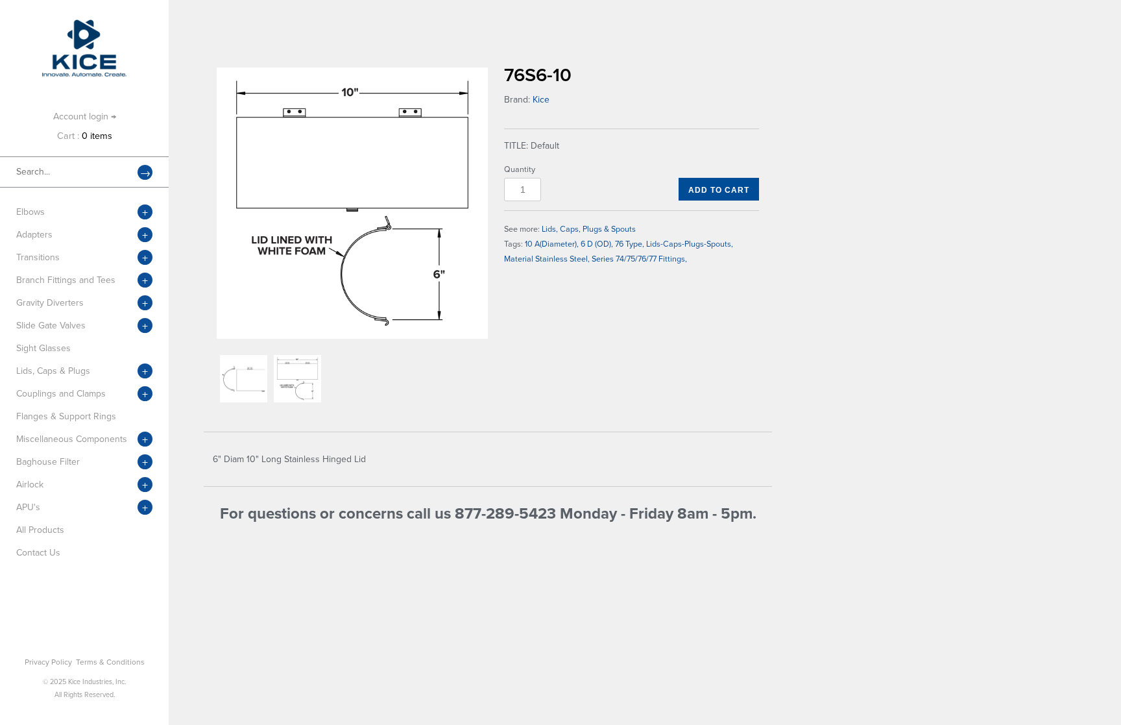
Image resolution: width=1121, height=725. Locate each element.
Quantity (519, 169)
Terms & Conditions (110, 662)
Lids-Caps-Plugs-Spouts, (689, 244)
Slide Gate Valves (51, 325)
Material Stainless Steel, (547, 259)
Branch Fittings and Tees (65, 280)
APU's (28, 507)
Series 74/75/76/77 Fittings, (639, 259)
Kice (541, 99)
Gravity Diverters (50, 302)
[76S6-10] (352, 203)
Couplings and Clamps (61, 393)
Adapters (34, 234)
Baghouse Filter (48, 461)
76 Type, (629, 244)
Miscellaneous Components (71, 439)
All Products (40, 529)
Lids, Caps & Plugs (53, 370)
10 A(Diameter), (552, 244)
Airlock (29, 484)
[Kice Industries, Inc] (84, 25)
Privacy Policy (48, 662)
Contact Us (38, 552)
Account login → (84, 116)
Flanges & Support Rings (66, 416)
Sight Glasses (43, 348)
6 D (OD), (597, 244)
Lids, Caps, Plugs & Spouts (589, 229)
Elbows (30, 211)
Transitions (38, 257)
